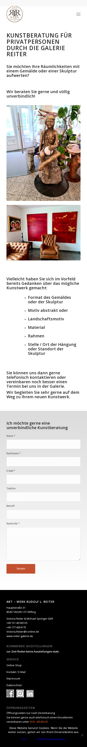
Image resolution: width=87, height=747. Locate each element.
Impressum (13, 678)
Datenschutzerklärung (51, 739)
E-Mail (10, 471)
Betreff (10, 506)
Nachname (13, 453)
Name (10, 436)
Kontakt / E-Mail (15, 672)
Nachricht (13, 523)
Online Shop (14, 665)
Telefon (11, 488)
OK (24, 739)
